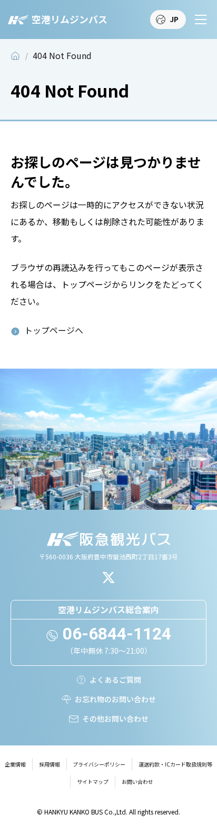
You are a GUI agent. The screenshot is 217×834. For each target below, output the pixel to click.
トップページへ (53, 330)
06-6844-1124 (117, 634)
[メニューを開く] (200, 19)
